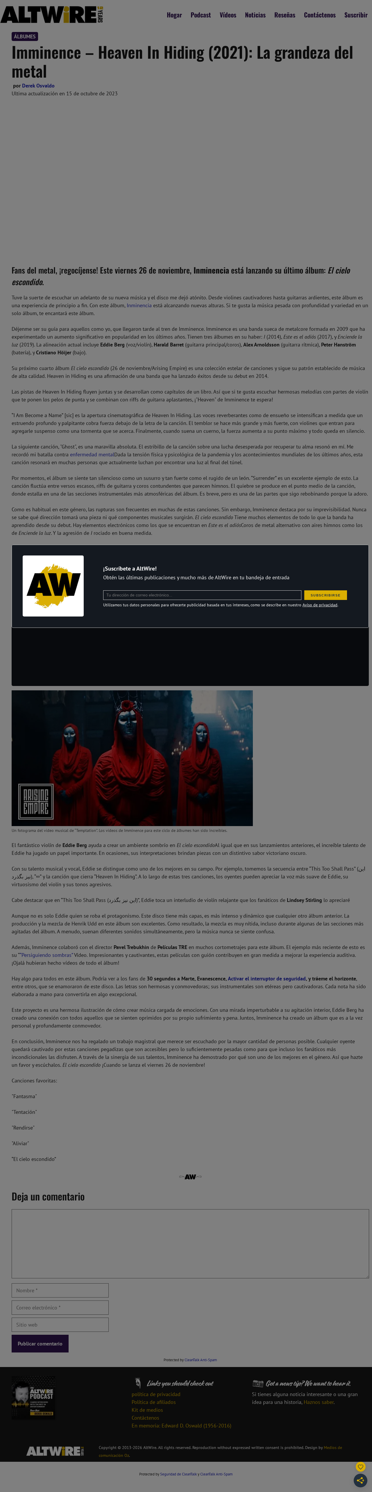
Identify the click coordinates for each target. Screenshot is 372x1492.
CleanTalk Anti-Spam (201, 1359)
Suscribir (356, 14)
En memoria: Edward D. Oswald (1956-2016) (181, 1425)
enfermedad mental (92, 454)
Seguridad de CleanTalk (178, 1474)
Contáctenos (320, 14)
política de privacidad (156, 1394)
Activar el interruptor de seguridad (267, 978)
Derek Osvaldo (38, 85)
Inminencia (139, 305)
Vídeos (228, 14)
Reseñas (284, 14)
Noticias (255, 14)
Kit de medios (147, 1410)
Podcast (201, 14)
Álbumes (25, 36)
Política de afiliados (154, 1402)
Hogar (174, 14)
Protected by (190, 1359)
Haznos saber (319, 1402)
